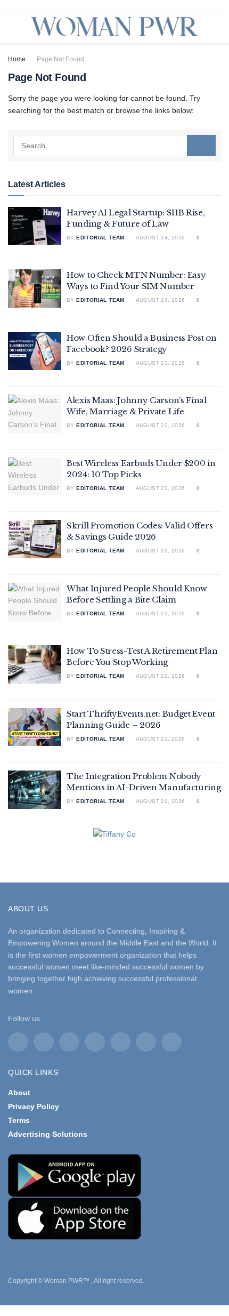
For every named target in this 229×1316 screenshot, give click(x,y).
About (19, 1092)
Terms (19, 1120)
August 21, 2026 (159, 739)
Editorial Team (100, 237)
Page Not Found (60, 59)
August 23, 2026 (159, 363)
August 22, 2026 (159, 550)
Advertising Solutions (47, 1134)
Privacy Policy (33, 1106)
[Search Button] (201, 145)
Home (17, 59)
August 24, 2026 (159, 237)
